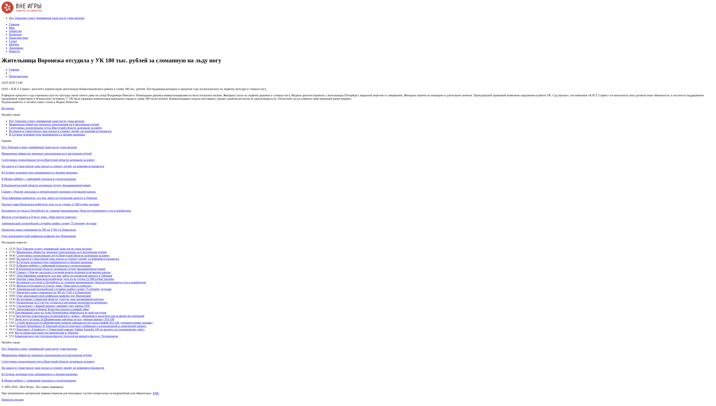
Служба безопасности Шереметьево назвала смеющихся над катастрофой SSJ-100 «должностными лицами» (84, 322)
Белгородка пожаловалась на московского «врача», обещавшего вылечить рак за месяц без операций (80, 316)
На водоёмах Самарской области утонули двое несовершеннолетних (60, 299)
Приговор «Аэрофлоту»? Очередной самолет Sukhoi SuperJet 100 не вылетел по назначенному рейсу (80, 329)
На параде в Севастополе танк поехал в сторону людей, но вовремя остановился (60, 131)
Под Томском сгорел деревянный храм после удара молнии (46, 18)
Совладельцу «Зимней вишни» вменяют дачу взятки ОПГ (53, 305)
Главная (14, 69)
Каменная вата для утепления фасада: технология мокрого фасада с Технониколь (66, 336)
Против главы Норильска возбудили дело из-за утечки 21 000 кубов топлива (50, 204)
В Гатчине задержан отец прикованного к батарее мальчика (47, 134)
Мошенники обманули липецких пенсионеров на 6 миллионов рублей (54, 124)
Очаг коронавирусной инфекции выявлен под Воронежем (38, 236)
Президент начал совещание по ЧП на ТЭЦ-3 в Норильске (38, 229)
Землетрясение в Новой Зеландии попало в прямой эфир (52, 309)
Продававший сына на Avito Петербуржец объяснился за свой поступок (60, 312)
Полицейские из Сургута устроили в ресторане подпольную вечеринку (62, 302)
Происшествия (18, 76)
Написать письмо (12, 399)
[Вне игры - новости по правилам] (21, 12)
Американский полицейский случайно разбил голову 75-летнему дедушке (49, 223)
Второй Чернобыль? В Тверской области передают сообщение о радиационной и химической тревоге (81, 326)
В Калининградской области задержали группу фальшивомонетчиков (46, 185)
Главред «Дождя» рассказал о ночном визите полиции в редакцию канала (48, 191)
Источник (7, 108)
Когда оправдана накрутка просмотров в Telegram (46, 332)
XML (156, 393)
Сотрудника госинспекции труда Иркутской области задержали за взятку (55, 127)
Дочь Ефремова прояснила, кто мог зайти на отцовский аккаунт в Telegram (49, 198)
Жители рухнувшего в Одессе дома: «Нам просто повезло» (39, 217)
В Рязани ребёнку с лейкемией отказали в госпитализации (38, 179)
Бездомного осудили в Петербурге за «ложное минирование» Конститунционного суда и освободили (66, 210)
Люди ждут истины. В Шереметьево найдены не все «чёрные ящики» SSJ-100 (64, 319)
